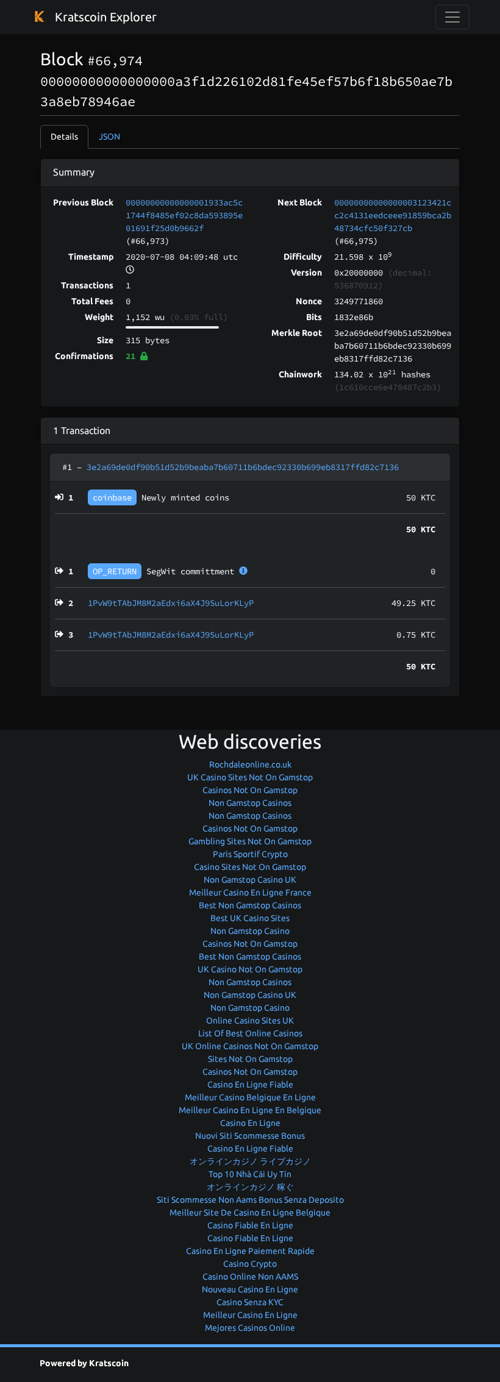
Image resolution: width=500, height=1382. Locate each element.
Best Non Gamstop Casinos (250, 905)
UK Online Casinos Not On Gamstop (250, 1046)
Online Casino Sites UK (250, 1020)
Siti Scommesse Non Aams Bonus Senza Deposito (250, 1200)
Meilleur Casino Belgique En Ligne (250, 1097)
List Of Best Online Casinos (250, 1033)
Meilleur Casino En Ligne (250, 1315)
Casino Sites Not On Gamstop (250, 867)
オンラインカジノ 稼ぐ (250, 1187)
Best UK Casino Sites (250, 918)
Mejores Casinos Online (250, 1328)
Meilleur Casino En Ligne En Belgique (250, 1110)
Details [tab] (64, 136)
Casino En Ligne (250, 1123)
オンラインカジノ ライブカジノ (250, 1161)
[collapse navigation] (452, 17)
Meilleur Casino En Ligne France (250, 892)
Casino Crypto (250, 1264)
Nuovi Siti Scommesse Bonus (250, 1136)
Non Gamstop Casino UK (250, 880)
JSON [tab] (109, 136)
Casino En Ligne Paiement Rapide (250, 1251)
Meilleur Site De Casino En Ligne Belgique (250, 1212)
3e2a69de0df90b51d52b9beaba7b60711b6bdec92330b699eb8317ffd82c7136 (243, 466)
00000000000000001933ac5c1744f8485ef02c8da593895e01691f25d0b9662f (184, 215)
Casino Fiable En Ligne (250, 1225)
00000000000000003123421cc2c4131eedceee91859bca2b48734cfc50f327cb (392, 215)
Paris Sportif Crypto (250, 854)
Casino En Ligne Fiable (250, 1084)
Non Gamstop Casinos (250, 803)
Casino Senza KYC (250, 1302)
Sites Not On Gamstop (250, 1059)
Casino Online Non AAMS (250, 1276)
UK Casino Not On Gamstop (250, 969)
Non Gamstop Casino (250, 931)
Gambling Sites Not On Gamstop (250, 841)
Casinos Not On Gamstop (250, 790)
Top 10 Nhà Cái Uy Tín (250, 1174)
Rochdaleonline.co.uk (250, 764)
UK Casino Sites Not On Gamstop (250, 777)
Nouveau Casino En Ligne (250, 1289)
